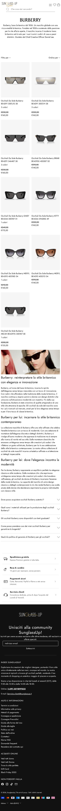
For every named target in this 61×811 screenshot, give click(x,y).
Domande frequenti (9, 743)
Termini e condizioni (9, 705)
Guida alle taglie (8, 726)
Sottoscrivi (30, 648)
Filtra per (5, 57)
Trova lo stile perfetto (9, 765)
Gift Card (5, 769)
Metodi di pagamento (10, 712)
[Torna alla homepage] (30, 614)
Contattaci (5, 736)
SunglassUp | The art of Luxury (17, 792)
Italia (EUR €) (14, 803)
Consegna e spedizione (11, 715)
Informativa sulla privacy (11, 709)
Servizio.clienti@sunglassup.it (19, 693)
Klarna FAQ (5, 739)
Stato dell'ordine (8, 733)
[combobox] (33, 9)
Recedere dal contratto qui (12, 746)
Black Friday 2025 (8, 772)
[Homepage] (9, 4)
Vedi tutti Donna (7, 762)
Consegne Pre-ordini (9, 719)
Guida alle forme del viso (11, 722)
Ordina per (53, 57)
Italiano (3, 803)
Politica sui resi (7, 729)
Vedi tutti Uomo (7, 758)
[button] (54, 4)
